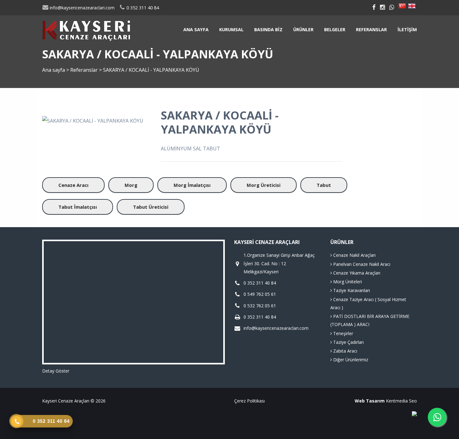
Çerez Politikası (249, 401)
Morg (131, 185)
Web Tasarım (370, 401)
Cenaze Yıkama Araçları (356, 273)
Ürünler (303, 29)
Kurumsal (231, 29)
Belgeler (334, 29)
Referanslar (371, 29)
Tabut (324, 185)
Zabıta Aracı (344, 351)
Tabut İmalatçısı (77, 207)
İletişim (407, 29)
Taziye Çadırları (348, 342)
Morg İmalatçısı (192, 185)
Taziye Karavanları (351, 290)
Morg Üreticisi (263, 185)
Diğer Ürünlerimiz (350, 360)
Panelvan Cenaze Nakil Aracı (361, 264)
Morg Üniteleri (347, 282)
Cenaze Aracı (73, 185)
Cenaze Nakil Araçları (354, 255)
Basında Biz (268, 29)
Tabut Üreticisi (150, 207)
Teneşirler (342, 333)
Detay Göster (55, 371)
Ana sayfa (196, 29)
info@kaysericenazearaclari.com (81, 8)
